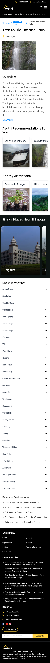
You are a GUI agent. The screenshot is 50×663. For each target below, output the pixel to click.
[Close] (45, 319)
